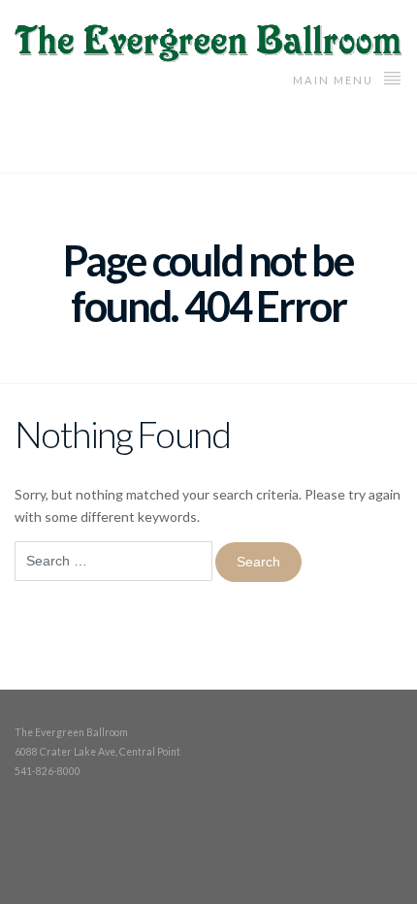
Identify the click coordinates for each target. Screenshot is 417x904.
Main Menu (335, 80)
